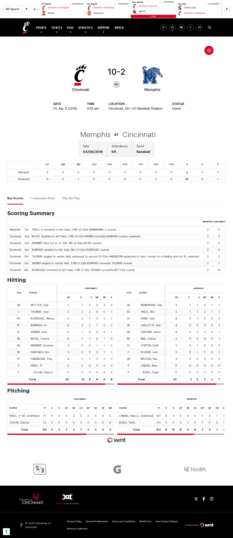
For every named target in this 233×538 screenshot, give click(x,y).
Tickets (56, 27)
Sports (41, 27)
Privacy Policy (74, 521)
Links (153, 16)
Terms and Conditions (123, 521)
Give (181, 27)
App (190, 27)
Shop (172, 27)
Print (209, 50)
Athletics (85, 27)
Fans (70, 27)
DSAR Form (145, 521)
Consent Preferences (97, 521)
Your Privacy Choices (166, 521)
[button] (35, 9)
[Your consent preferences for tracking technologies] (6, 531)
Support (103, 27)
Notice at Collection (77, 528)
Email (199, 27)
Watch (119, 27)
